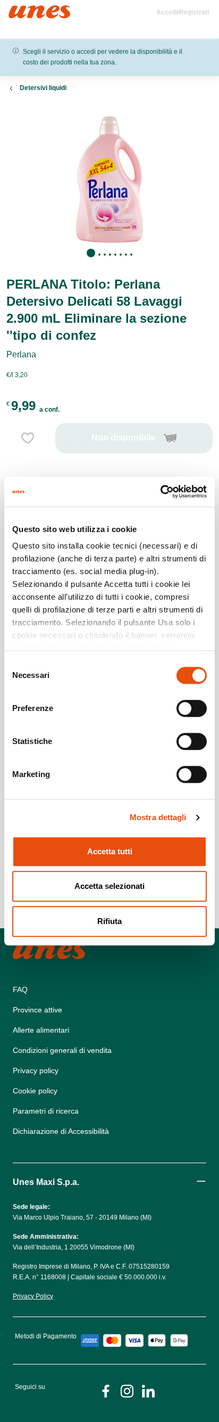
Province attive (37, 1010)
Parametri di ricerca (46, 1111)
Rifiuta (109, 921)
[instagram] (127, 1390)
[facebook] (105, 1390)
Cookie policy (35, 1090)
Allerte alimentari (41, 1030)
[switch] (191, 708)
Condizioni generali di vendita (62, 1050)
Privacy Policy (33, 1296)
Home (20, 9)
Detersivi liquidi (43, 88)
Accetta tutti (109, 851)
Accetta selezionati (109, 885)
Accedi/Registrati (182, 12)
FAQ (20, 989)
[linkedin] (148, 1390)
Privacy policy (35, 1070)
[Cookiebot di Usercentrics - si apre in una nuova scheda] (160, 491)
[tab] (91, 253)
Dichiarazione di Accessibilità (61, 1131)
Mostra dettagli (158, 817)
